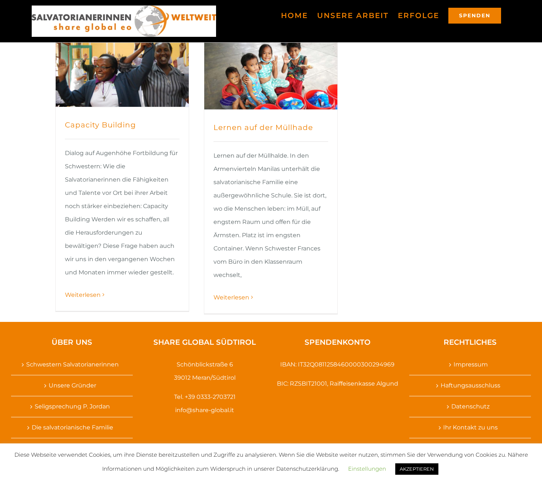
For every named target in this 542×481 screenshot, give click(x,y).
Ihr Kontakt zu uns (470, 427)
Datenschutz (470, 406)
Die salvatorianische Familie (72, 427)
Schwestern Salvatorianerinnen (72, 364)
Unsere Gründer (72, 385)
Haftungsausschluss (470, 385)
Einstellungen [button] (367, 468)
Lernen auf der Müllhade (263, 127)
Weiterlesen (83, 294)
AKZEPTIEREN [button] (417, 469)
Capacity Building (100, 124)
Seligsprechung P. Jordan (72, 406)
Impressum (471, 364)
